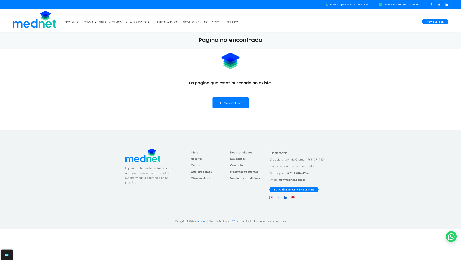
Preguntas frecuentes (244, 171)
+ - (296, 173)
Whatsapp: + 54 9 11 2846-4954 (349, 4)
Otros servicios (201, 178)
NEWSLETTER (435, 21)
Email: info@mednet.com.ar (401, 4)
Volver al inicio (233, 103)
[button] (451, 236)
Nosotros (197, 158)
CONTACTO (211, 22)
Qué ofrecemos (201, 171)
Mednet (200, 221)
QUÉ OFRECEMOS (110, 22)
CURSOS (89, 22)
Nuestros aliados (241, 152)
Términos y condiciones (246, 178)
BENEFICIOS (231, 22)
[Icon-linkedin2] (285, 197)
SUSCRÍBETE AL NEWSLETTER (294, 189)
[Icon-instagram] (271, 197)
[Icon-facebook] (278, 197)
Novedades (238, 158)
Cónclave (238, 221)
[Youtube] (293, 197)
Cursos (195, 165)
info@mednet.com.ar (291, 179)
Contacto (236, 165)
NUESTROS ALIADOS (165, 22)
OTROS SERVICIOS (137, 22)
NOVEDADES (191, 22)
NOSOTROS (72, 22)
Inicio (194, 152)
